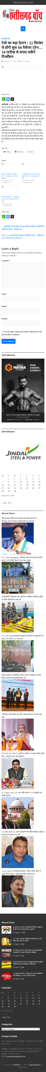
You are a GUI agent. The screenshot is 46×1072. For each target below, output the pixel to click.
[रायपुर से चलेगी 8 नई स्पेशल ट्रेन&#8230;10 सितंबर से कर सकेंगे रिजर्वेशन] (11, 168)
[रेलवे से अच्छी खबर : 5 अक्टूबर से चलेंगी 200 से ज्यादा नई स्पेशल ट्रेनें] (11, 191)
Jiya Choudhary (25, 61)
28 (3, 491)
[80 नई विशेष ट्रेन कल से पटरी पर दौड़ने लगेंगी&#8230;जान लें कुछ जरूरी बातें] (31, 168)
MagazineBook (34, 1065)
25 (27, 488)
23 (15, 488)
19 (33, 485)
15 (9, 485)
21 (3, 488)
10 (21, 482)
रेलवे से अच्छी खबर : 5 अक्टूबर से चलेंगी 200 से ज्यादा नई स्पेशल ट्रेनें (11, 199)
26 (33, 488)
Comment (6, 261)
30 (15, 491)
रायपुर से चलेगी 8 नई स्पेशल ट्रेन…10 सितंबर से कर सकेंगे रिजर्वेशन (10, 176)
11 (27, 482)
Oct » (10, 503)
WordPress (16, 1065)
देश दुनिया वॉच (6, 38)
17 (21, 485)
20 (39, 485)
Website (4, 319)
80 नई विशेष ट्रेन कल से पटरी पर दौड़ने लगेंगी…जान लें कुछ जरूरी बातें (31, 176)
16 (15, 485)
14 (3, 485)
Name (4, 294)
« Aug (4, 503)
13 (39, 482)
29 (9, 491)
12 (33, 482)
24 (21, 488)
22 (9, 488)
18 (27, 485)
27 (39, 488)
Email (4, 306)
